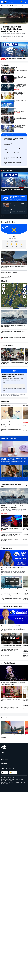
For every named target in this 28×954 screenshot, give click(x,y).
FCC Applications (4, 782)
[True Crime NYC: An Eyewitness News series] (11, 638)
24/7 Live (11, 2)
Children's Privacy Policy (6, 779)
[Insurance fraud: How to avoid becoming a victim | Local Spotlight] (12, 727)
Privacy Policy (16, 395)
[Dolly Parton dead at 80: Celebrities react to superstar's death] (7, 95)
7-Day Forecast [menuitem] (4, 5)
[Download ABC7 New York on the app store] (5, 772)
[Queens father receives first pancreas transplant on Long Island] (11, 413)
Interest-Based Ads (11, 780)
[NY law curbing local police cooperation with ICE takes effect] (7, 119)
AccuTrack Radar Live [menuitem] (14, 5)
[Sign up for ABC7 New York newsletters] (13, 768)
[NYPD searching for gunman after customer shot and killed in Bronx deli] (7, 70)
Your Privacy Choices (12, 777)
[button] (2, 2)
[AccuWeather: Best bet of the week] (7, 103)
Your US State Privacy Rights (17, 779)
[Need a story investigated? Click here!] (14, 616)
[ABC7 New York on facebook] (2, 768)
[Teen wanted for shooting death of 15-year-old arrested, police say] (7, 128)
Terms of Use (20, 394)
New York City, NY (13, 238)
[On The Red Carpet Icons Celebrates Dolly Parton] (11, 692)
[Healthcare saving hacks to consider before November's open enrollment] (11, 582)
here (19, 380)
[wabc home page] (3, 747)
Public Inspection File (21, 780)
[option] (5, 6)
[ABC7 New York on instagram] (10, 768)
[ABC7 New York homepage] (5, 2)
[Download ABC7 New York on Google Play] (13, 772)
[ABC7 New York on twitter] (6, 768)
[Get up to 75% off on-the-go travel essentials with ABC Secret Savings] (14, 449)
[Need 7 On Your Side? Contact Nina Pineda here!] (14, 558)
